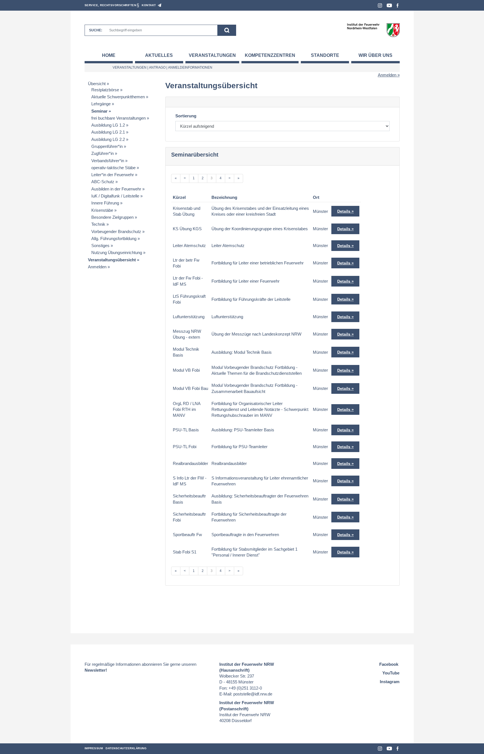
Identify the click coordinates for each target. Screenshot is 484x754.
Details (343, 211)
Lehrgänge (101, 103)
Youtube (389, 5)
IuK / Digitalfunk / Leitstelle (115, 196)
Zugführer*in (102, 153)
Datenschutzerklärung (126, 748)
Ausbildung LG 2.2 (108, 139)
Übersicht (97, 83)
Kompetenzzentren (270, 55)
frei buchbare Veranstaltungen (118, 118)
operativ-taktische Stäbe (113, 167)
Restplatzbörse (105, 89)
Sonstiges (100, 245)
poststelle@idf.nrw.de (252, 694)
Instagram (380, 5)
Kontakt (149, 5)
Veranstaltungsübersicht (112, 259)
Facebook (397, 5)
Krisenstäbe (102, 210)
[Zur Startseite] (373, 29)
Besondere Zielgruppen (112, 217)
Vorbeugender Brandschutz (116, 231)
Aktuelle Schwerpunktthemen (118, 96)
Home (108, 55)
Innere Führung (105, 203)
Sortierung (185, 115)
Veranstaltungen (212, 55)
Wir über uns (375, 55)
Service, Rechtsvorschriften (110, 5)
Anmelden (387, 75)
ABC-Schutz (102, 181)
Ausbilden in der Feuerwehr (116, 189)
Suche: (95, 30)
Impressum (94, 748)
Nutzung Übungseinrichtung (116, 252)
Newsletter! (96, 670)
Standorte (325, 55)
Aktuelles (159, 55)
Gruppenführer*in (107, 146)
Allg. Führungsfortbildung (113, 238)
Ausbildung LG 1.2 (108, 125)
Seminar (99, 111)
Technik (98, 224)
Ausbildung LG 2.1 (108, 132)
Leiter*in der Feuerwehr (112, 174)
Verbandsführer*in (107, 160)
